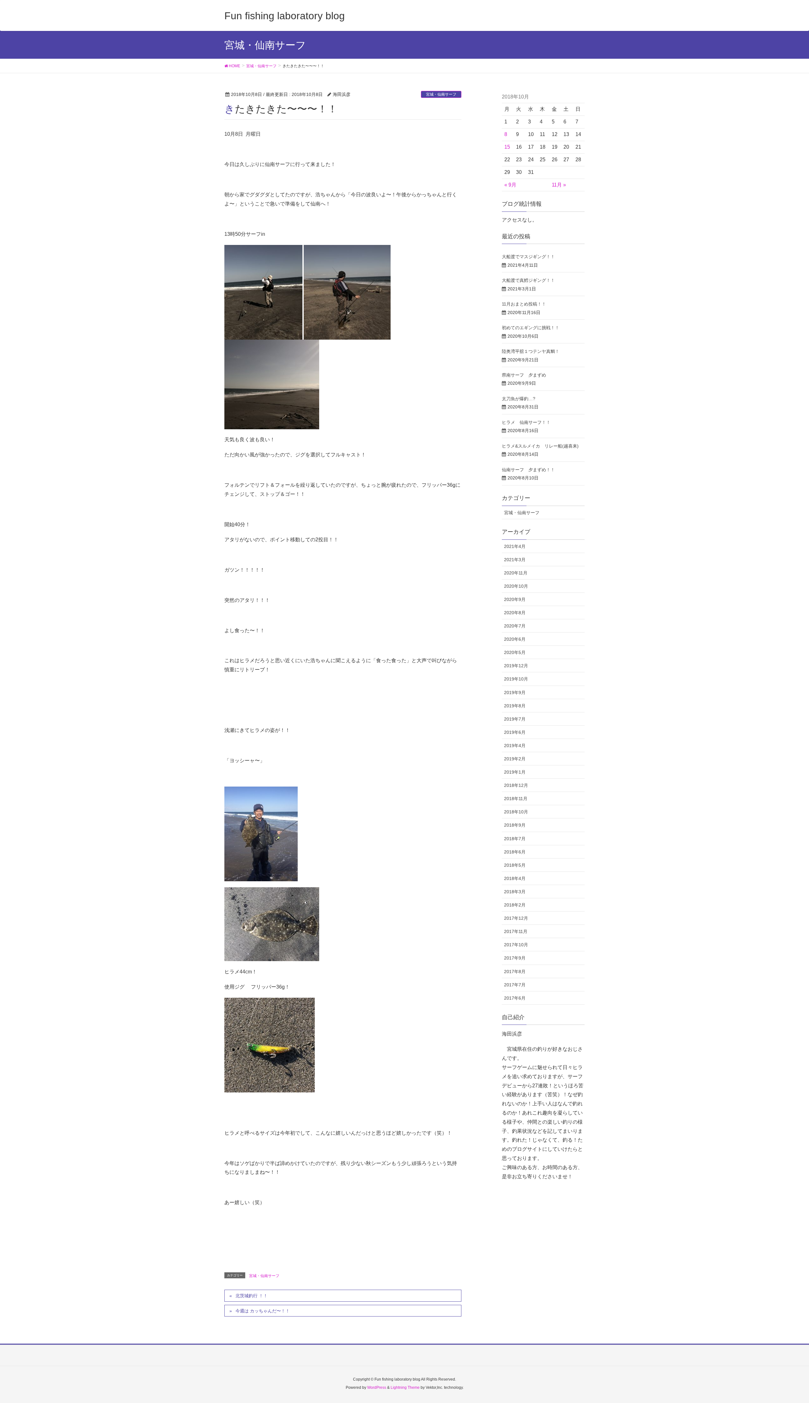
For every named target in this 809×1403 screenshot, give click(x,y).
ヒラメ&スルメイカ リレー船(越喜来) (540, 446)
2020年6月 (515, 639)
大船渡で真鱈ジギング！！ (528, 280)
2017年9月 (515, 957)
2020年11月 (515, 572)
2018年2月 (515, 904)
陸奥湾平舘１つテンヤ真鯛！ (530, 351)
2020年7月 (515, 625)
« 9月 (510, 184)
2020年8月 (515, 612)
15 (507, 147)
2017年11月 (515, 931)
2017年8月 (515, 971)
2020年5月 (515, 652)
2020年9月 (515, 599)
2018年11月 (515, 798)
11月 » (559, 184)
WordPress (376, 1387)
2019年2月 (515, 758)
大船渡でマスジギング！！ (528, 256)
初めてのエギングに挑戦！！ (530, 327)
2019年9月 (515, 692)
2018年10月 (516, 811)
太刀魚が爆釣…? (518, 398)
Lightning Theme (405, 1387)
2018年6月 (515, 851)
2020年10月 (516, 586)
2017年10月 (516, 944)
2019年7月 (515, 719)
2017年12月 (516, 918)
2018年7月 (515, 838)
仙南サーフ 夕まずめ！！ (528, 469)
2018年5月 (515, 865)
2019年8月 (515, 705)
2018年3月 (515, 891)
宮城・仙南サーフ (441, 94)
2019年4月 (515, 745)
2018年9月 (515, 825)
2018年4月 (515, 878)
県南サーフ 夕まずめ (524, 375)
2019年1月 (515, 772)
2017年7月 (515, 984)
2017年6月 (515, 998)
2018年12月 (516, 785)
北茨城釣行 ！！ (251, 1295)
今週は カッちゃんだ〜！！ (262, 1310)
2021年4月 (515, 546)
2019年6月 (515, 732)
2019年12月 (516, 665)
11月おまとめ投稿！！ (524, 303)
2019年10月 (516, 678)
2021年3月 (515, 559)
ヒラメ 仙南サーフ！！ (526, 422)
